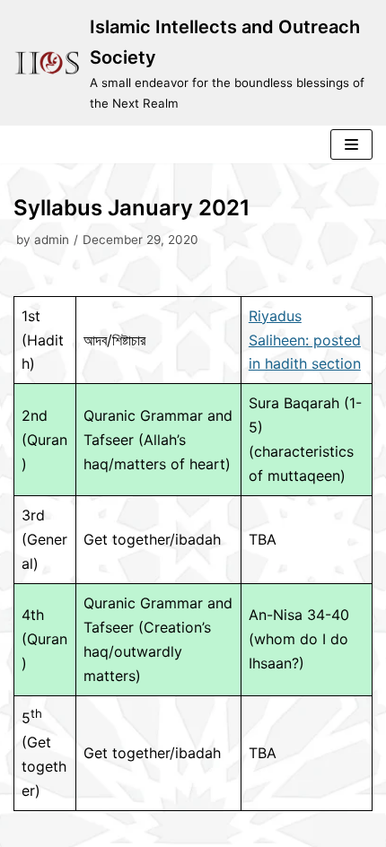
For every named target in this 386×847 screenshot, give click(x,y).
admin (51, 239)
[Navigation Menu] (351, 144)
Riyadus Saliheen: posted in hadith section (305, 340)
